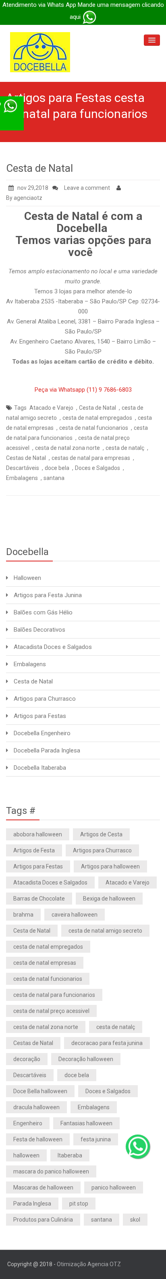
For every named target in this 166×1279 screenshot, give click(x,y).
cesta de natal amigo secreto (105, 930)
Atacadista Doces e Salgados (53, 647)
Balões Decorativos (39, 629)
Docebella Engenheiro (42, 733)
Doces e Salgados (97, 468)
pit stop (78, 1203)
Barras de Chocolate (39, 898)
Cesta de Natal (39, 168)
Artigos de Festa (34, 850)
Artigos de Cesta (101, 834)
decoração (26, 1059)
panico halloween (113, 1187)
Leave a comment (87, 188)
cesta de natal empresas (44, 963)
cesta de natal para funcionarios (54, 995)
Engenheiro (27, 1123)
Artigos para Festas (40, 716)
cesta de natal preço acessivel (51, 1011)
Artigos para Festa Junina (48, 595)
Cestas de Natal (26, 458)
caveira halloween (75, 914)
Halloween (27, 578)
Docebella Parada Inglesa (47, 750)
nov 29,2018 (32, 188)
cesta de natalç (125, 448)
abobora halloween (37, 834)
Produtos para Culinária (43, 1219)
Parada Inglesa (32, 1203)
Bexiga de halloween (109, 898)
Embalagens (22, 478)
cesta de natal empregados (97, 418)
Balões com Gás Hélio (43, 612)
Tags (20, 408)
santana (54, 478)
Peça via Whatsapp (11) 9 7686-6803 (83, 389)
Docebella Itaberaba (40, 767)
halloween (26, 1155)
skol (135, 1219)
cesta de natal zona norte (67, 448)
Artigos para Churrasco (45, 698)
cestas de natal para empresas (91, 458)
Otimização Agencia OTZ (89, 1264)
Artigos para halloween (110, 866)
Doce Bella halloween (40, 1091)
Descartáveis (22, 468)
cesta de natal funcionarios (93, 428)
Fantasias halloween (86, 1123)
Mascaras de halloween (43, 1187)
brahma (23, 914)
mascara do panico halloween (51, 1171)
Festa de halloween (37, 1139)
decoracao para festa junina (107, 1043)
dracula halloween (36, 1107)
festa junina (96, 1139)
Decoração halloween (85, 1059)
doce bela (57, 468)
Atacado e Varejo (51, 408)
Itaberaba (70, 1155)
